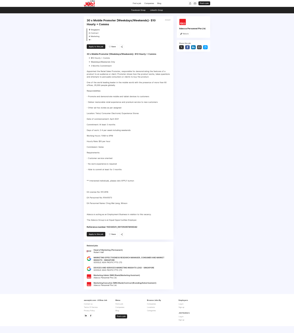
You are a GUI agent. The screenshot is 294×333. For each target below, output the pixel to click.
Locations (151, 307)
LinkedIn (86, 316)
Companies (149, 3)
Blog (159, 3)
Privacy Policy (89, 310)
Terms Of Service (91, 307)
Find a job (137, 3)
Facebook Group (138, 10)
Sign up (181, 307)
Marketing (95, 36)
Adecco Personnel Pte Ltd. (192, 28)
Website (186, 34)
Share (187, 47)
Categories (151, 310)
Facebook (91, 316)
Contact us (88, 304)
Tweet (181, 47)
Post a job (204, 3)
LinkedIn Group (156, 10)
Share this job (122, 47)
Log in (181, 304)
